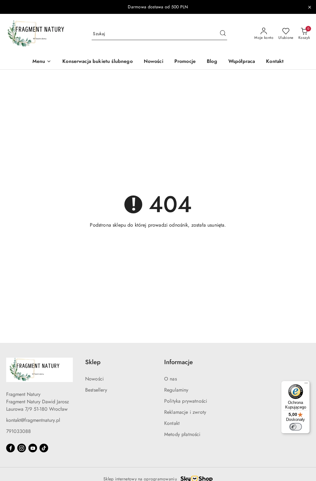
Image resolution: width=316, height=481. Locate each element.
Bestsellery (96, 389)
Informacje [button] (178, 362)
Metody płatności (182, 434)
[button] (42, 62)
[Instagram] (21, 448)
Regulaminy (176, 389)
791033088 (18, 431)
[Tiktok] (44, 448)
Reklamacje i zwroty (185, 412)
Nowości (94, 378)
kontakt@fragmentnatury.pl (33, 420)
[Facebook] (10, 448)
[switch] (295, 426)
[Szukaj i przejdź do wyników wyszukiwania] (222, 34)
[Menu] (306, 384)
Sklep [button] (93, 362)
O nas (170, 378)
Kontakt (172, 423)
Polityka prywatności (185, 401)
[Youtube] (32, 448)
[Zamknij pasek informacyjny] (309, 7)
